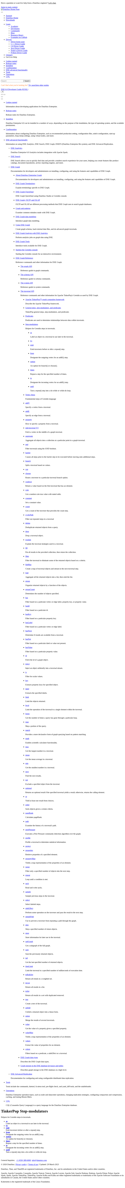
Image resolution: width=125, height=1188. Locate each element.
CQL (8, 77)
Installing (9, 66)
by (31, 341)
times (32, 370)
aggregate (29, 436)
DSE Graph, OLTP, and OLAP (28, 200)
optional (28, 788)
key (26, 681)
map (27, 722)
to (31, 378)
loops (27, 714)
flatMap (28, 565)
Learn (8, 24)
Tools (8, 72)
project (28, 846)
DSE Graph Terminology (25, 183)
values (27, 1041)
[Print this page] (2, 96)
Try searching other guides (38, 85)
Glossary (9, 55)
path (27, 821)
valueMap (29, 1033)
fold (26, 573)
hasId (27, 606)
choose (28, 473)
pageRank (29, 813)
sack (27, 883)
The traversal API (27, 291)
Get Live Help (11, 57)
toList (27, 983)
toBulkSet (29, 975)
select (27, 900)
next (27, 772)
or (26, 796)
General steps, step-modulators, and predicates (43, 308)
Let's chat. (52, 3)
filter (27, 556)
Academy (14, 26)
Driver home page (18, 42)
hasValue (28, 647)
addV (27, 403)
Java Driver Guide (18, 48)
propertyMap (30, 859)
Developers (15, 29)
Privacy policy (21, 1164)
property (28, 420)
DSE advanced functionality (17, 70)
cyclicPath (29, 515)
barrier (27, 453)
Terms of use (33, 1164)
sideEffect (29, 908)
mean (27, 755)
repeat (27, 875)
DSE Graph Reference (24, 258)
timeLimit (29, 966)
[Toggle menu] (2, 12)
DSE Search (15, 156)
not (26, 780)
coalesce (28, 482)
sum (27, 950)
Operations (10, 74)
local (27, 705)
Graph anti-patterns (23, 208)
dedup (27, 523)
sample (28, 892)
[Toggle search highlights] (2, 94)
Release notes (11, 63)
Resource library (17, 35)
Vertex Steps (30, 395)
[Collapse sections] (4, 94)
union (27, 1016)
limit (27, 697)
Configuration (11, 68)
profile (27, 838)
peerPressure (30, 830)
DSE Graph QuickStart (25, 192)
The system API (27, 283)
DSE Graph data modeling (26, 217)
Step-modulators (31, 324)
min (26, 763)
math (27, 739)
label (27, 689)
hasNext (28, 631)
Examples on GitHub (19, 37)
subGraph (29, 941)
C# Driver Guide (17, 46)
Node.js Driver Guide (19, 50)
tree (26, 999)
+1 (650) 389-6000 (23, 1160)
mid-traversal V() (32, 428)
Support (9, 16)
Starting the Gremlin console (27, 250)
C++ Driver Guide (18, 44)
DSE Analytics (16, 148)
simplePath (29, 917)
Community (15, 31)
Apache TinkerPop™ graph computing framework (44, 299)
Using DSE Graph (23, 225)
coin (27, 490)
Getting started (11, 61)
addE (27, 411)
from (32, 353)
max (27, 747)
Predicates (29, 316)
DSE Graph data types (29, 1057)
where (27, 1049)
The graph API (26, 266)
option (32, 362)
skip (27, 925)
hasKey (28, 614)
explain (28, 540)
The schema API (27, 275)
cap (26, 469)
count (27, 507)
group (27, 581)
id (26, 656)
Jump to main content (9, 7)
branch (28, 461)
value (27, 1024)
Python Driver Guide (19, 53)
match (27, 730)
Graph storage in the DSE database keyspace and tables (42, 1066)
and (26, 444)
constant (28, 498)
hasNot (28, 639)
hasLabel (28, 623)
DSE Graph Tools (23, 241)
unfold (27, 1008)
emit (32, 345)
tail (26, 958)
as (31, 333)
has (26, 598)
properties (29, 850)
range (27, 867)
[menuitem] (65, 61)
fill (26, 548)
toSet (27, 991)
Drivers (9, 39)
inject (27, 664)
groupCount (30, 589)
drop (27, 531)
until (32, 386)
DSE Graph (15, 167)
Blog (13, 33)
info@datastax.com (39, 1160)
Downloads (10, 20)
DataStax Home (12, 18)
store (27, 933)
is (26, 672)
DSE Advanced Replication (21, 1074)
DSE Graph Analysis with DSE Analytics (32, 233)
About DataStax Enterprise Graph (29, 175)
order (27, 805)
